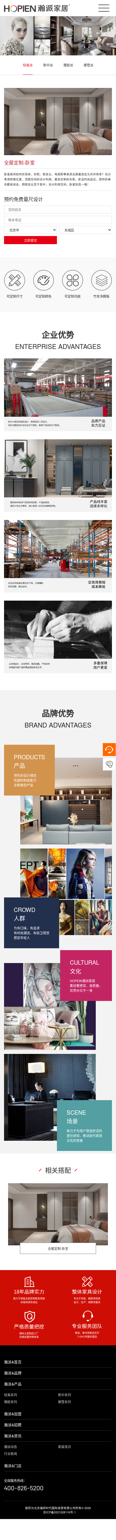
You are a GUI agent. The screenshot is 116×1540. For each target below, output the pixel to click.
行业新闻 (10, 1453)
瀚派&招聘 (13, 1424)
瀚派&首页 (13, 1361)
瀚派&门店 (13, 1465)
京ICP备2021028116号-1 (59, 1512)
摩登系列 (64, 1401)
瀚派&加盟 (13, 1413)
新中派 (48, 65)
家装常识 (64, 1446)
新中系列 (64, 1394)
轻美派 (28, 65)
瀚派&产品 (13, 1383)
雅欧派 (68, 65)
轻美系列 (10, 1394)
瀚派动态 (10, 1446)
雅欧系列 (10, 1401)
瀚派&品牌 (13, 1372)
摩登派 (88, 65)
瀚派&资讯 (13, 1435)
